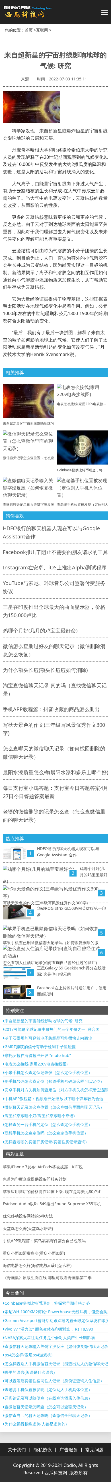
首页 (29, 30)
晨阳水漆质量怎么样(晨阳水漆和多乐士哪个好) (55, 772)
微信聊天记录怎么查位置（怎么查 (28, 457)
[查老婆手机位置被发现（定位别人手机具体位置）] (82, 487)
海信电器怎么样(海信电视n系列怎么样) (37, 1265)
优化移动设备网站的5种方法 (28, 1216)
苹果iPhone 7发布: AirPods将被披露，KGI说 (43, 1166)
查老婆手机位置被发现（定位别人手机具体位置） (48, 1389)
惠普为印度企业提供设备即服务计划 (35, 1179)
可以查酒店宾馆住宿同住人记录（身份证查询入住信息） (54, 1380)
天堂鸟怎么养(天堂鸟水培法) (28, 1228)
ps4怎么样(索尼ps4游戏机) (28, 1355)
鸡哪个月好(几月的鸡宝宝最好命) (40, 630)
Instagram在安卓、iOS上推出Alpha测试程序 (54, 567)
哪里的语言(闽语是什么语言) (30, 1372)
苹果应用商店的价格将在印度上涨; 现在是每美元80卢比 (52, 1191)
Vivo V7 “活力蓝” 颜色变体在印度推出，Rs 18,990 (49, 1329)
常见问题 (94, 1449)
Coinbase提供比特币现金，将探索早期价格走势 (47, 1303)
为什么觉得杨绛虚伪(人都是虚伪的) (36, 1424)
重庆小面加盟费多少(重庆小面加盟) (34, 1253)
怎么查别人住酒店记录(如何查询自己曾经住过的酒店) (50, 962)
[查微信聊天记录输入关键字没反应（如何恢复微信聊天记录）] (28, 487)
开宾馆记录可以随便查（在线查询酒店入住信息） (48, 1398)
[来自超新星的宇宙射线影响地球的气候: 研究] (28, 400)
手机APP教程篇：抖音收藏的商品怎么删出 (51, 709)
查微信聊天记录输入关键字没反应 (28, 504)
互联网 (42, 30)
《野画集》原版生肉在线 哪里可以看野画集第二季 (47, 1277)
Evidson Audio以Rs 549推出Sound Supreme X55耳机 (52, 1203)
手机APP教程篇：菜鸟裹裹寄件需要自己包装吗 (44, 1240)
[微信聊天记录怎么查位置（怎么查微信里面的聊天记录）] (28, 441)
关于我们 (17, 1449)
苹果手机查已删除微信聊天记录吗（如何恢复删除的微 (50, 942)
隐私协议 (43, 1449)
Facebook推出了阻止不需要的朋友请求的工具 (55, 552)
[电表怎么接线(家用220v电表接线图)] (82, 390)
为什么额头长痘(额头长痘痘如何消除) (45, 670)
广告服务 (68, 1449)
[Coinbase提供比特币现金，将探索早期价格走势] (82, 447)
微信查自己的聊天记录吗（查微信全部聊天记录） (48, 1415)
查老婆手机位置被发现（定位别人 (82, 504)
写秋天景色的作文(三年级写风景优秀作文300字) (45, 903)
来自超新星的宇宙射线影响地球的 (28, 423)
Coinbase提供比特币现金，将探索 (83, 470)
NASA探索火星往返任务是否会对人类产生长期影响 (50, 1337)
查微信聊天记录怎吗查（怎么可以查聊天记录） (46, 1407)
